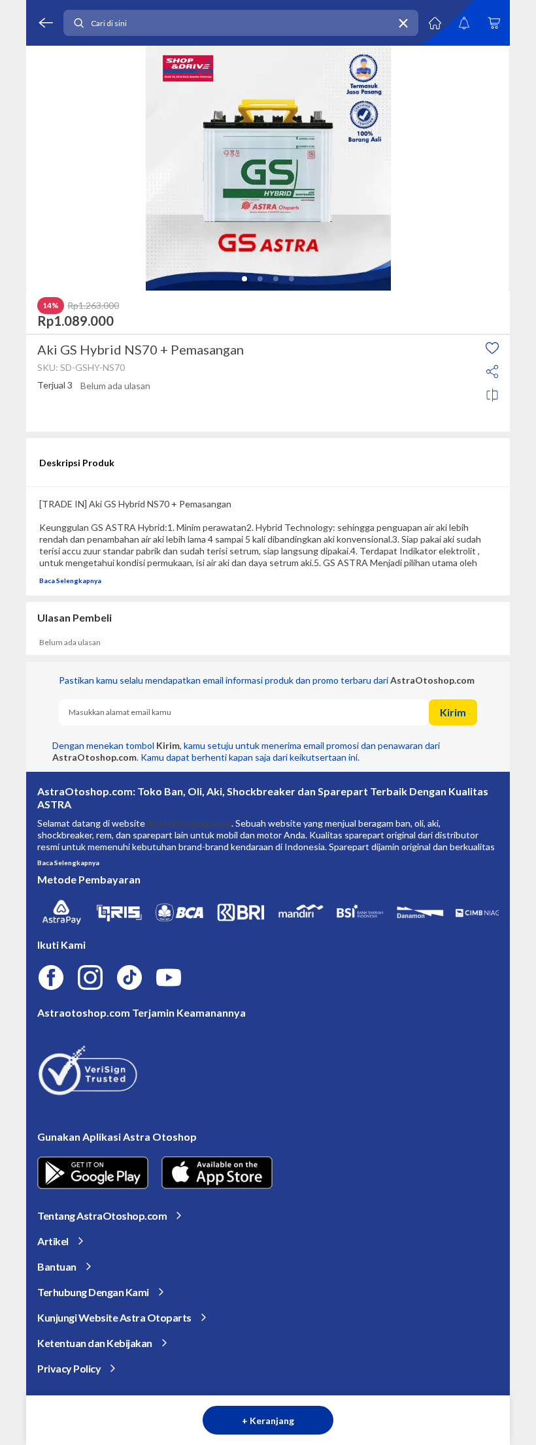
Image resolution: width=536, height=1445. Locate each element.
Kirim (453, 712)
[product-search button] (78, 23)
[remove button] (403, 23)
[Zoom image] (268, 168)
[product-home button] (435, 22)
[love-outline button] (492, 348)
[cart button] (493, 22)
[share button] (492, 371)
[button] (244, 278)
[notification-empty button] (464, 22)
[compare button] (492, 395)
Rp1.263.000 (93, 305)
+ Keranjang (268, 1420)
